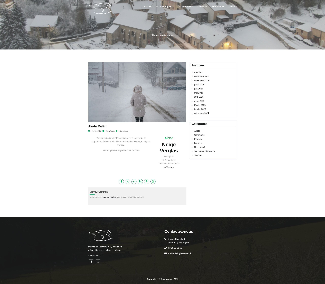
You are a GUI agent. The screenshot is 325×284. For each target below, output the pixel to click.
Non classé (199, 147)
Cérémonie (199, 135)
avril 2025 (199, 97)
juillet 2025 (199, 84)
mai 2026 (198, 72)
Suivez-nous (94, 255)
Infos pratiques (163, 6)
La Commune (184, 6)
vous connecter (108, 197)
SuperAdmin (110, 131)
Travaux (198, 155)
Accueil (148, 6)
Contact (233, 6)
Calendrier (202, 6)
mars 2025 (199, 101)
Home (155, 35)
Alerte (197, 131)
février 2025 (200, 105)
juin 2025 (198, 89)
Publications (218, 6)
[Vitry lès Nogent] (101, 8)
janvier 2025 (200, 109)
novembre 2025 (201, 76)
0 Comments (123, 131)
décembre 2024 (201, 113)
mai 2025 (198, 93)
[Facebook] (91, 261)
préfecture (169, 167)
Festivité (198, 139)
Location (198, 143)
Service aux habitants (204, 151)
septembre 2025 (201, 80)
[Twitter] (98, 261)
